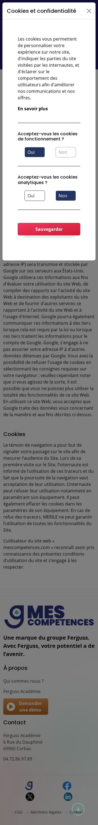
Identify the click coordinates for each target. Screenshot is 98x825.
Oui (31, 152)
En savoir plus (33, 109)
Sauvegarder (49, 229)
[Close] (89, 11)
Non (63, 152)
